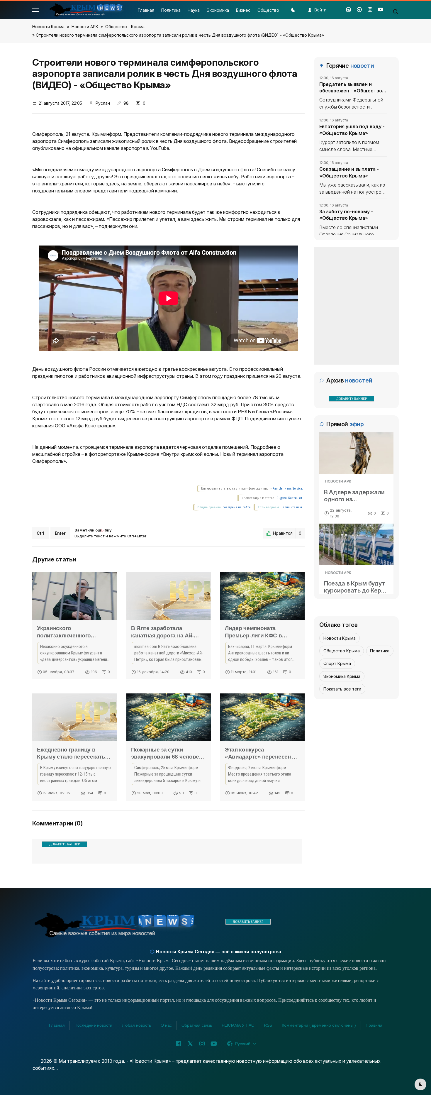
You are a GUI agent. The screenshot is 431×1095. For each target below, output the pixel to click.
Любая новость (136, 1025)
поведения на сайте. (236, 507)
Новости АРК (85, 26)
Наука (194, 10)
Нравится (287, 533)
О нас (166, 1025)
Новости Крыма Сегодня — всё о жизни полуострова (218, 951)
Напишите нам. (292, 507)
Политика (171, 10)
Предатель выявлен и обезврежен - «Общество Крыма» (350, 87)
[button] (35, 9)
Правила (374, 1025)
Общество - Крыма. (125, 26)
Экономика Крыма (341, 676)
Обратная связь (196, 1025)
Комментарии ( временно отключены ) (319, 1025)
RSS (268, 1025)
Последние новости (93, 1025)
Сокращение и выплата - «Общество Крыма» (349, 172)
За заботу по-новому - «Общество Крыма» (346, 215)
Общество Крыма (341, 650)
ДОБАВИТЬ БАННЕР (64, 844)
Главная (146, 10)
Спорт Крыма (337, 663)
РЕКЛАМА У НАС (238, 1025)
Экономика (218, 10)
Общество (268, 10)
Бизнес (243, 10)
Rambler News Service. (287, 488)
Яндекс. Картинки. (289, 498)
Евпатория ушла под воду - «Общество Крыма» (352, 129)
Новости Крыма (48, 26)
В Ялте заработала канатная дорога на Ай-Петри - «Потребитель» (162, 635)
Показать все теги (342, 688)
